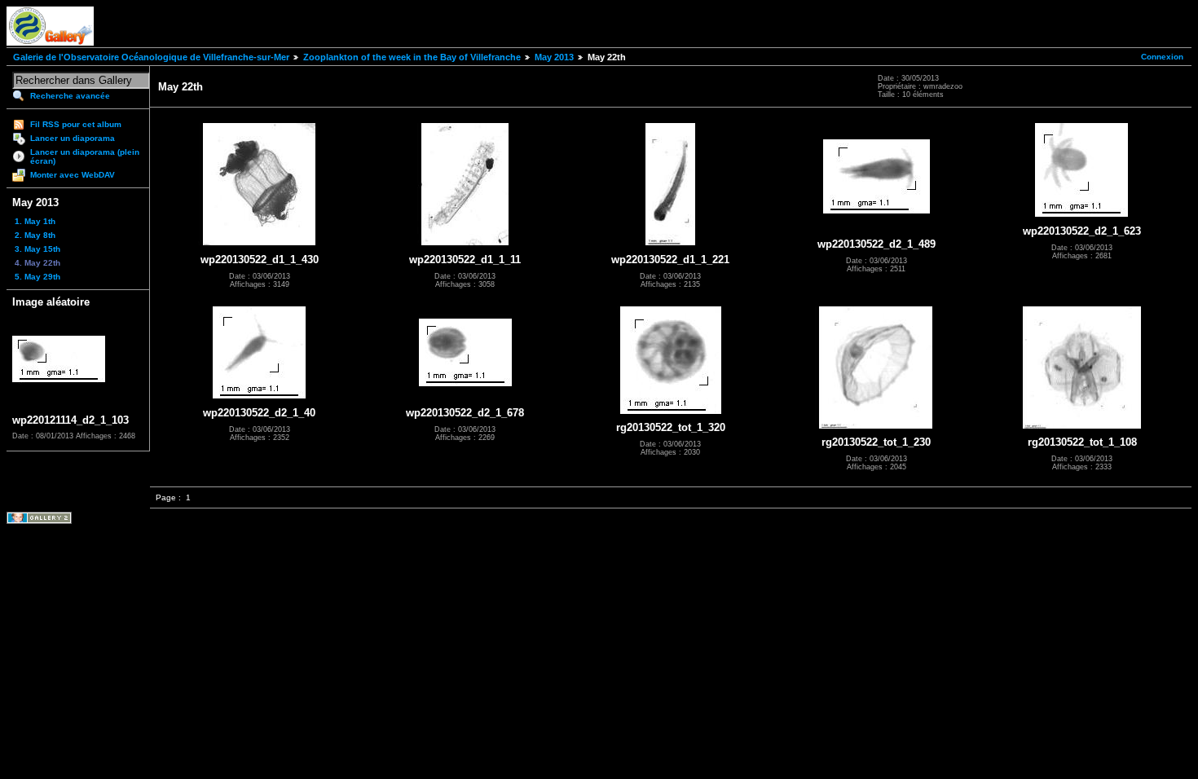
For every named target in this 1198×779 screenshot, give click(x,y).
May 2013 (554, 57)
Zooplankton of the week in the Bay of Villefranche (412, 57)
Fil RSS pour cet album (75, 124)
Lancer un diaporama (72, 138)
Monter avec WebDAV (72, 174)
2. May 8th (35, 235)
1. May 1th (35, 221)
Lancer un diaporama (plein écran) (84, 156)
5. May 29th (37, 276)
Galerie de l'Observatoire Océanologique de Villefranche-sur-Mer (151, 57)
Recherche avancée (70, 95)
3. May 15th (37, 248)
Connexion (1162, 56)
